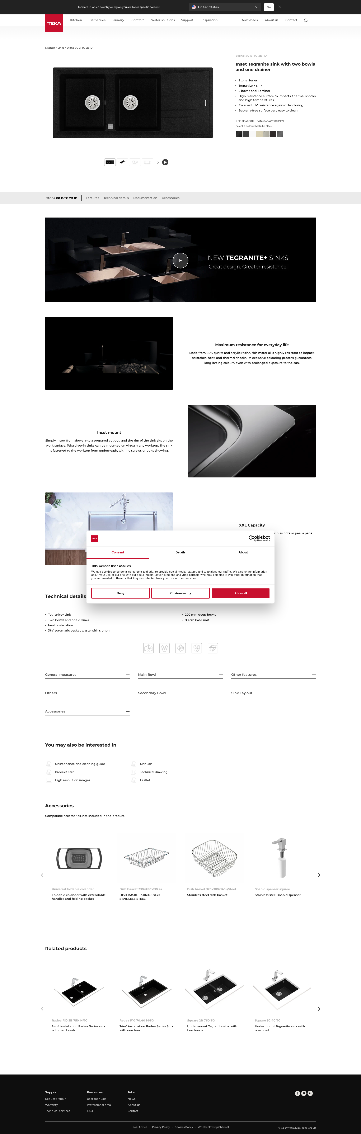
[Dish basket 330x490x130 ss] (146, 858)
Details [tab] (180, 552)
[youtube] (303, 1093)
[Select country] (314, 20)
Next (158, 162)
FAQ (90, 1110)
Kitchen (76, 20)
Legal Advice (139, 1127)
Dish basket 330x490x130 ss (140, 889)
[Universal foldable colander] (79, 858)
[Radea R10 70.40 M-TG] (146, 990)
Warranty (51, 1104)
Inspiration (210, 20)
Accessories (170, 198)
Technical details (116, 198)
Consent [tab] (118, 552)
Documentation (145, 198)
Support (187, 20)
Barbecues (97, 20)
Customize (178, 593)
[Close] (279, 7)
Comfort (137, 20)
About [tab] (243, 552)
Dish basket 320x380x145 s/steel (211, 889)
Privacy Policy (161, 1127)
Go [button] (269, 7)
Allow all (240, 593)
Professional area (99, 1104)
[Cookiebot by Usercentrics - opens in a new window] (251, 538)
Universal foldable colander (73, 889)
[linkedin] (310, 1093)
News (132, 1098)
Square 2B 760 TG (201, 1020)
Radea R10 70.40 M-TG (136, 1020)
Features (92, 198)
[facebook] (297, 1093)
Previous (42, 875)
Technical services (57, 1110)
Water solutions (163, 20)
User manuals (96, 1098)
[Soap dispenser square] (282, 858)
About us (271, 20)
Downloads (249, 20)
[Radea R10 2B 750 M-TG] (79, 990)
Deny (120, 593)
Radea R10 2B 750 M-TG (70, 1020)
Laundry (118, 20)
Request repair (55, 1098)
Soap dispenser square (272, 889)
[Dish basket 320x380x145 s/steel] (214, 858)
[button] (225, 7)
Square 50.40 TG (268, 1020)
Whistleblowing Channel (213, 1127)
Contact (291, 20)
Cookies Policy (184, 1127)
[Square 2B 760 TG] (214, 990)
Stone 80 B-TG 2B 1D (62, 198)
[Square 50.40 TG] (282, 990)
